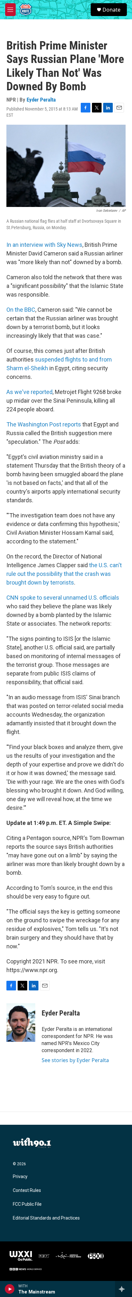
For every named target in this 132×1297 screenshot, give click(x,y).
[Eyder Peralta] (20, 1022)
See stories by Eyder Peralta (75, 1060)
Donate (111, 10)
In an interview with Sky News (44, 244)
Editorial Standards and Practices (46, 1218)
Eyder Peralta (41, 99)
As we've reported (29, 392)
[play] (10, 1289)
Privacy (20, 1176)
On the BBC (20, 309)
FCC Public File (27, 1204)
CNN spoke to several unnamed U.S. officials (62, 597)
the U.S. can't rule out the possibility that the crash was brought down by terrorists (64, 574)
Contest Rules (27, 1190)
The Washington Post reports (44, 424)
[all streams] (123, 1289)
